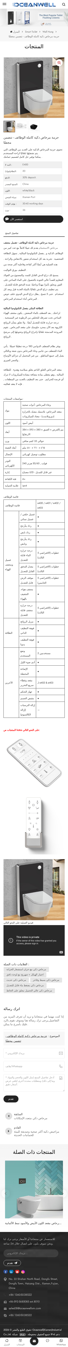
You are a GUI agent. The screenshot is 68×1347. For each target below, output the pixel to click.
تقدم (10, 1263)
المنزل (16, 31)
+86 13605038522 (20, 1295)
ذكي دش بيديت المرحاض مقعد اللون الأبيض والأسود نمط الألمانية (34, 1223)
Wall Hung (48, 31)
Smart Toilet (31, 31)
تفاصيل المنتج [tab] (11, 233)
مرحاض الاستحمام (48, 248)
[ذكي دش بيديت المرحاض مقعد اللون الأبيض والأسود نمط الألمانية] (34, 1189)
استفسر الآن (16, 219)
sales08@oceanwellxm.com (25, 1308)
